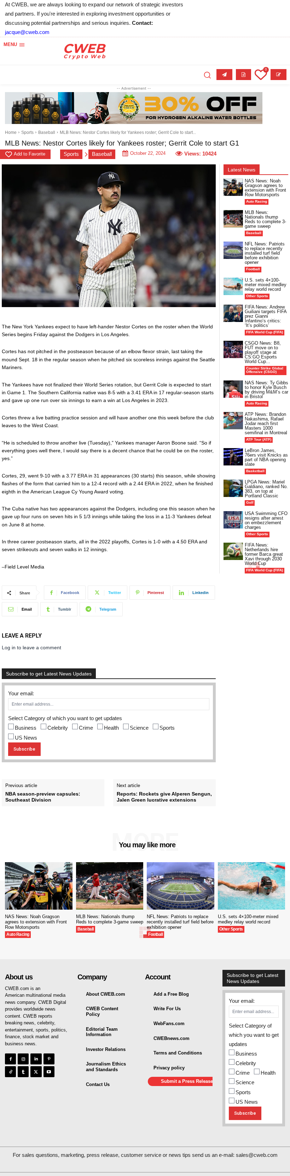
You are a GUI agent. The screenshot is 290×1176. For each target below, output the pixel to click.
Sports (27, 132)
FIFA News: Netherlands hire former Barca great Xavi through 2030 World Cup (264, 554)
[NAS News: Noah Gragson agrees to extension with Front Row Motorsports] (233, 187)
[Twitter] (35, 1071)
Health (111, 728)
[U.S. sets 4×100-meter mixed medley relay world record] (233, 286)
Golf (249, 502)
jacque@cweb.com (27, 32)
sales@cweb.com (257, 1155)
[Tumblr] (23, 1071)
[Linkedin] (35, 1058)
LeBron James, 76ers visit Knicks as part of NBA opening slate (266, 457)
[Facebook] (10, 1058)
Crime (86, 728)
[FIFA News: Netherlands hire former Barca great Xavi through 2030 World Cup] (233, 551)
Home (11, 132)
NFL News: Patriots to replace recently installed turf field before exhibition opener (265, 253)
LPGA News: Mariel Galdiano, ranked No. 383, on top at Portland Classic (266, 488)
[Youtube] (49, 1071)
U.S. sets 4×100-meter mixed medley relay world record (265, 284)
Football (253, 269)
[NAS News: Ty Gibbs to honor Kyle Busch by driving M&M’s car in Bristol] (233, 389)
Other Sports (257, 296)
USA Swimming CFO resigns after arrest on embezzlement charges (266, 520)
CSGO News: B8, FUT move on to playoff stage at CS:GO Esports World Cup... (263, 352)
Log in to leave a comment (31, 647)
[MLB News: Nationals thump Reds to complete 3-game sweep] (233, 218)
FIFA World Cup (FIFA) (264, 332)
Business (25, 728)
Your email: (21, 693)
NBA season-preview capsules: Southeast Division (42, 797)
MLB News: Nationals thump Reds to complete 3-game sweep (265, 219)
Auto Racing (256, 201)
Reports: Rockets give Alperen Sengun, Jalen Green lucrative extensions (164, 797)
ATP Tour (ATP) (258, 439)
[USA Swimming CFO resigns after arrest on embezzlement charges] (233, 519)
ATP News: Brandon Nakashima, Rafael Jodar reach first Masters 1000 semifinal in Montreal (266, 423)
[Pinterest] (49, 1058)
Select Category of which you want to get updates (65, 718)
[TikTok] (10, 1071)
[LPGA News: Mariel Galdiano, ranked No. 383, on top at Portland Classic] (233, 488)
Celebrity (57, 728)
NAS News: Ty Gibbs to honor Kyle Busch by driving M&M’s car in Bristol (266, 389)
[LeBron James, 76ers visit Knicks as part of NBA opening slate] (233, 456)
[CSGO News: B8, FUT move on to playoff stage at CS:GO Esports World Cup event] (233, 349)
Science (139, 728)
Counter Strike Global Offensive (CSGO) (264, 370)
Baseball (46, 132)
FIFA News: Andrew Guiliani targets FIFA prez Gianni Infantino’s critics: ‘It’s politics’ (266, 316)
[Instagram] (23, 1058)
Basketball (255, 471)
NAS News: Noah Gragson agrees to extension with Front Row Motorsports (265, 187)
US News (26, 738)
